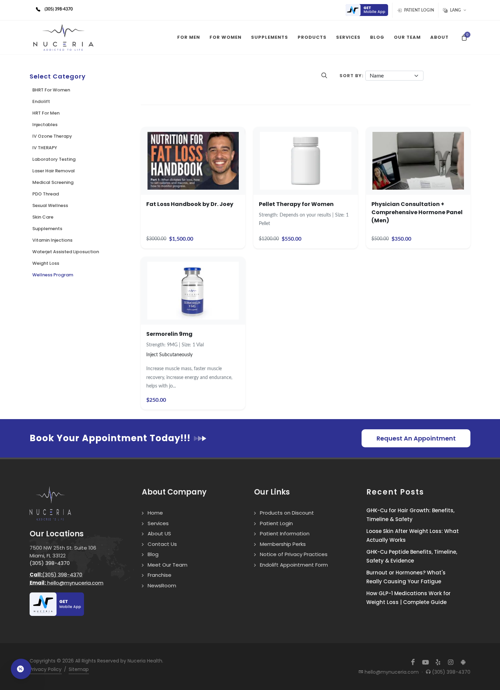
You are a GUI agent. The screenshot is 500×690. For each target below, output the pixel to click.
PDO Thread (45, 194)
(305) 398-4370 (50, 563)
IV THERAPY (44, 147)
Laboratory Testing (54, 159)
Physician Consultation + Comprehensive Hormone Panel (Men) (417, 212)
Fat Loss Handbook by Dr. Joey (189, 204)
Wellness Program (52, 275)
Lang (455, 10)
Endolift (41, 101)
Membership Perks (283, 544)
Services (158, 523)
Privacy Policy (46, 669)
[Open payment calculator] (21, 669)
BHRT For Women (51, 90)
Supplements (47, 228)
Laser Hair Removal (53, 171)
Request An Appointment (416, 438)
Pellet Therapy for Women (296, 204)
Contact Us (162, 544)
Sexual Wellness (50, 205)
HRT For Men (46, 113)
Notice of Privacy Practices (294, 554)
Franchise (159, 575)
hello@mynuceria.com (66, 582)
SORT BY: (351, 75)
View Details (193, 172)
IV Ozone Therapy (52, 136)
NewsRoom (162, 585)
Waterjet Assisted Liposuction (65, 251)
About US (159, 533)
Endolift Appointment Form (294, 564)
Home (155, 512)
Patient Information (285, 533)
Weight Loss (45, 263)
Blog (153, 554)
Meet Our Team (167, 564)
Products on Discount (287, 512)
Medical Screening (52, 182)
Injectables (44, 124)
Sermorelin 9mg (169, 334)
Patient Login (418, 10)
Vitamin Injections (52, 240)
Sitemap (79, 669)
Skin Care (42, 217)
